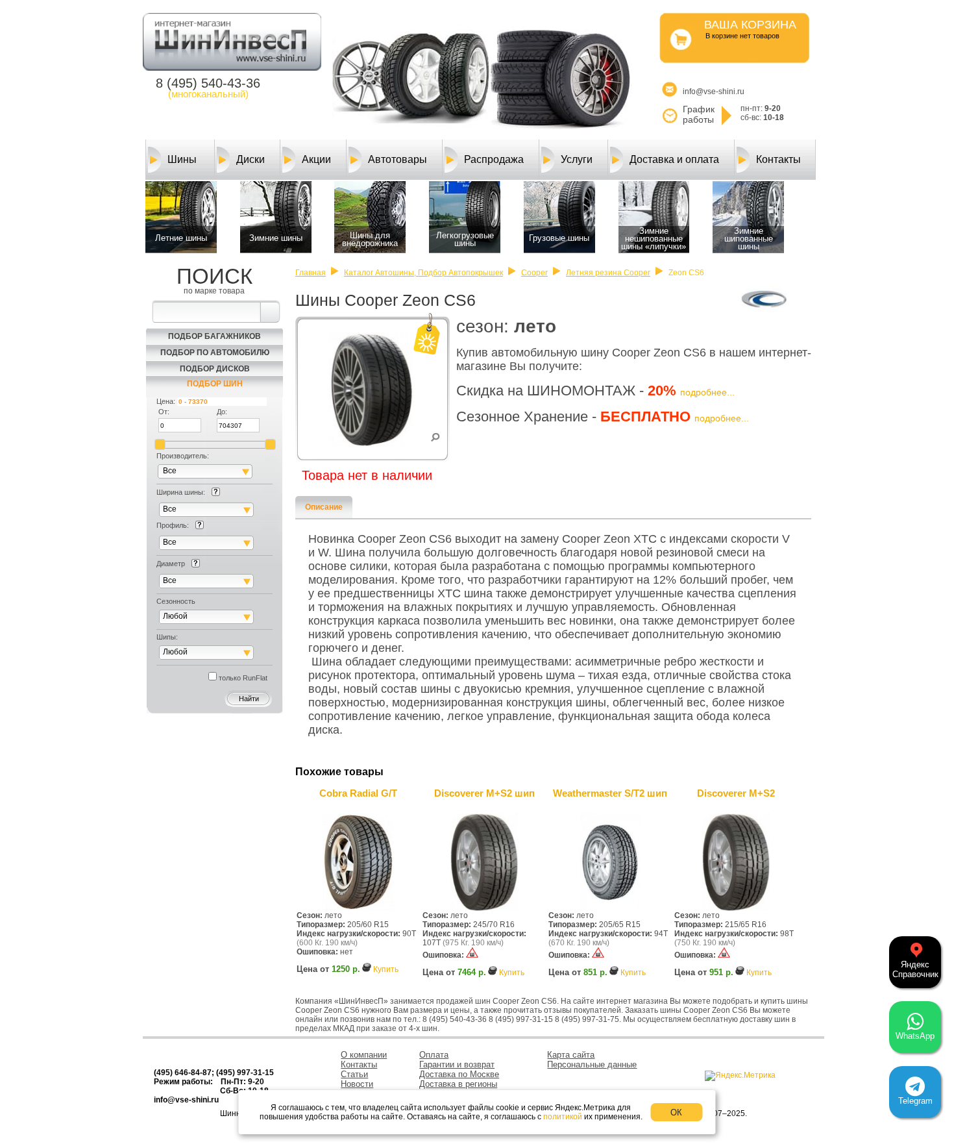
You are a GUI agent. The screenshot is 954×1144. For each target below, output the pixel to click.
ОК (676, 1112)
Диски (250, 159)
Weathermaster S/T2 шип (610, 793)
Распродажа (494, 159)
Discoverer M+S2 (736, 793)
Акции (316, 159)
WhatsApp (915, 1036)
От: (163, 412)
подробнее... (707, 392)
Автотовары (397, 159)
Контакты (778, 159)
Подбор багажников (214, 336)
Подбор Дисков (215, 368)
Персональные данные (592, 1064)
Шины (182, 159)
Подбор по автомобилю (214, 352)
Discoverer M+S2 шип (484, 793)
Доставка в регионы (458, 1084)
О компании (364, 1055)
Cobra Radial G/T (358, 793)
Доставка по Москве (459, 1074)
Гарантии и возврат (457, 1064)
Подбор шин (215, 383)
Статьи (354, 1074)
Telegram (915, 1101)
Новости (357, 1084)
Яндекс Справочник (915, 969)
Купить (385, 969)
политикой (562, 1116)
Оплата (433, 1055)
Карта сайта (570, 1055)
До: (222, 412)
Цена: (165, 401)
